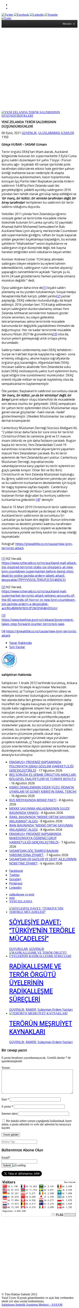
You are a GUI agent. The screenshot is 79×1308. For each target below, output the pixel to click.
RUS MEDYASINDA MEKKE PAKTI (32, 800)
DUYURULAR (18, 949)
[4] (38, 500)
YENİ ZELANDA (20, 901)
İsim (5, 1099)
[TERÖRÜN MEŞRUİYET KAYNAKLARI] (38, 1013)
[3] (55, 334)
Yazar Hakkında (20, 643)
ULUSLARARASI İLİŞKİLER (56, 133)
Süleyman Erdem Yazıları (55, 1009)
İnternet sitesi (9, 1113)
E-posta (7, 1106)
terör (12, 898)
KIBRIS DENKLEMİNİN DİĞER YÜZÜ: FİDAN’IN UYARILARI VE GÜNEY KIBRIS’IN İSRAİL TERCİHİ (42, 789)
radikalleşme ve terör (21, 894)
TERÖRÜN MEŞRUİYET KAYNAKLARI (40, 1027)
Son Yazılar (17, 647)
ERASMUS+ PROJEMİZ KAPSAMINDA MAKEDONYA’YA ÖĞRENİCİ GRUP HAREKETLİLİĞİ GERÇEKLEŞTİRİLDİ (35, 838)
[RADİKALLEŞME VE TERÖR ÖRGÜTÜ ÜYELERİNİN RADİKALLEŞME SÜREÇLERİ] (43, 956)
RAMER (31, 1009)
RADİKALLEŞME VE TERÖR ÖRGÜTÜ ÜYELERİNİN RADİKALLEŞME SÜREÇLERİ (35, 982)
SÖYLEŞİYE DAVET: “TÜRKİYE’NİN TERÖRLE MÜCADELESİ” (42, 930)
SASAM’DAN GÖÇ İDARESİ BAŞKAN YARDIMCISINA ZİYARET (33, 853)
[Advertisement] (39, 69)
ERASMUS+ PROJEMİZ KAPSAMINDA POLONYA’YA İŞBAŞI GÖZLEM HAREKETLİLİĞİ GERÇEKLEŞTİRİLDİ (41, 766)
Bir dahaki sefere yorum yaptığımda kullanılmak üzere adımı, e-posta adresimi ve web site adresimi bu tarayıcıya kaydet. (37, 1124)
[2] (58, 296)
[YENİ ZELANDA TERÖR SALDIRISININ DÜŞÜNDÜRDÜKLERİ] (39, 115)
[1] (44, 288)
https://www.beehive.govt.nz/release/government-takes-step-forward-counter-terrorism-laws (38, 622)
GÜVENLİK (29, 133)
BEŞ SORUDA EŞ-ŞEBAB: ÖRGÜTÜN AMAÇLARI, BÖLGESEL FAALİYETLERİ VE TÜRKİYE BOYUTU (43, 777)
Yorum (6, 1067)
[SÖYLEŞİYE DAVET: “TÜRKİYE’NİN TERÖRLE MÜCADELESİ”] (43, 912)
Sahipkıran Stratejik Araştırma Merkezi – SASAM (32, 1304)
